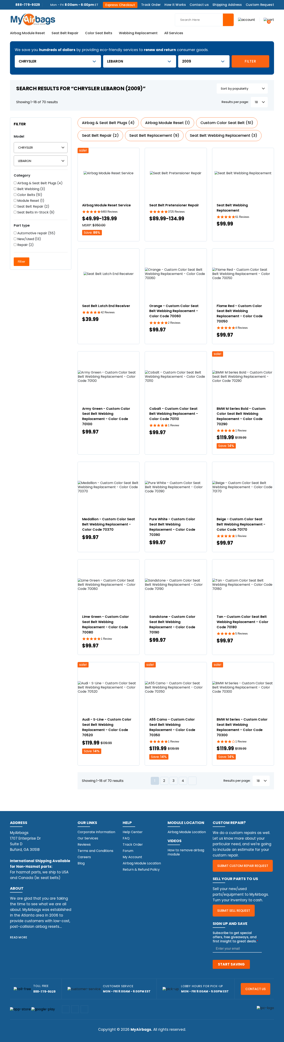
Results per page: (235, 102)
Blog (81, 863)
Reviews (84, 844)
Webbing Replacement (138, 33)
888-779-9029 (27, 5)
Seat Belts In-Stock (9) (35, 212)
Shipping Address (227, 4)
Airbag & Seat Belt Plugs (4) (39, 183)
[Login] (246, 19)
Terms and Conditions (95, 850)
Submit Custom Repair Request (242, 866)
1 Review (173, 425)
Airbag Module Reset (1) (167, 122)
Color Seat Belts (98, 33)
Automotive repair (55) (35, 233)
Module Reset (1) (30, 201)
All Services (173, 33)
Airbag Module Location (142, 863)
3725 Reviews (176, 211)
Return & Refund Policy (141, 869)
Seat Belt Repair (65, 33)
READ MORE (18, 937)
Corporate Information (96, 832)
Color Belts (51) (29, 195)
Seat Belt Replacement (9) (154, 135)
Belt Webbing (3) (30, 189)
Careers (84, 857)
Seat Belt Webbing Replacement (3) (223, 135)
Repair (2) (25, 245)
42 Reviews (108, 312)
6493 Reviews (109, 211)
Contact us (199, 4)
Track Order (151, 4)
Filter (250, 61)
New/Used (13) (28, 239)
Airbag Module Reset (27, 33)
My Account (132, 857)
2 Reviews (174, 322)
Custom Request (260, 4)
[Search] (228, 20)
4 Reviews (241, 327)
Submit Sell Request (233, 910)
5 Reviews (241, 633)
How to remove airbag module (186, 852)
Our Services (88, 838)
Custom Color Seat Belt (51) (226, 122)
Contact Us (255, 989)
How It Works (175, 4)
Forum (128, 850)
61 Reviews (242, 216)
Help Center (133, 832)
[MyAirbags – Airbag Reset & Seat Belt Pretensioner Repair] (33, 19)
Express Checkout (120, 5)
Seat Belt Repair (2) (32, 206)
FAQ (126, 838)
